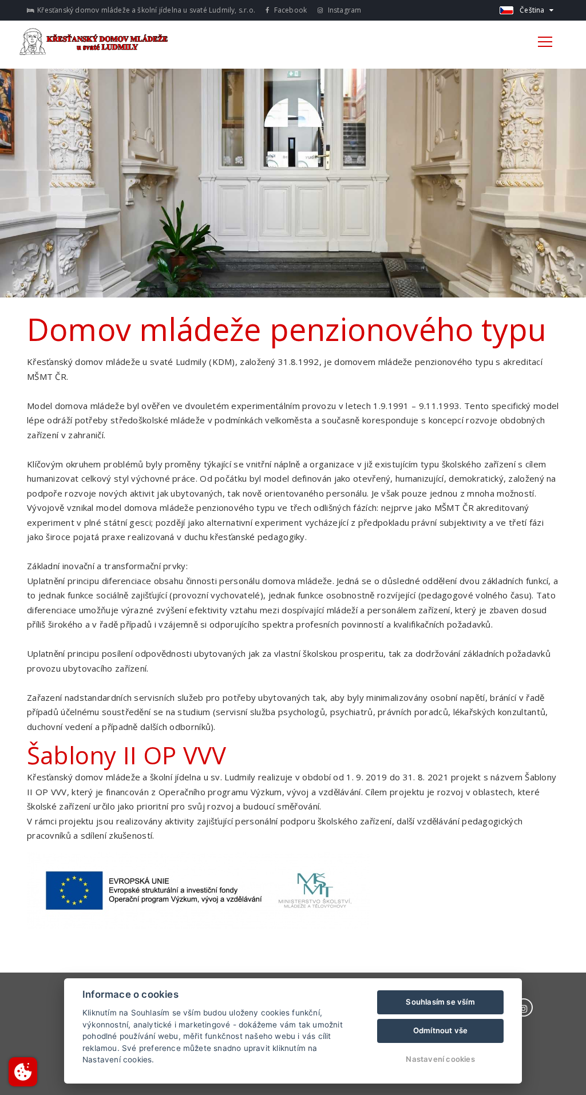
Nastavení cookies (440, 1059)
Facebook (289, 10)
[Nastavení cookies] (23, 1071)
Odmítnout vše (440, 1030)
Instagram (343, 10)
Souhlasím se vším (440, 1001)
